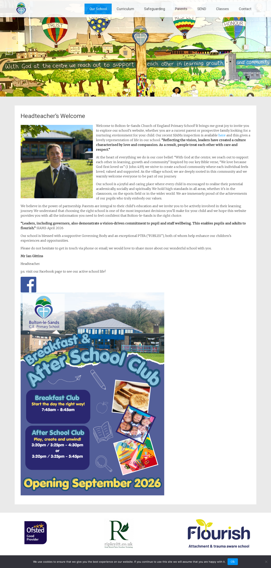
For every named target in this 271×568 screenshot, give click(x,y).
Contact (245, 9)
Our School (98, 9)
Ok (233, 561)
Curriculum (125, 9)
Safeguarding (154, 9)
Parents (181, 9)
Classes (222, 9)
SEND (201, 9)
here (222, 135)
